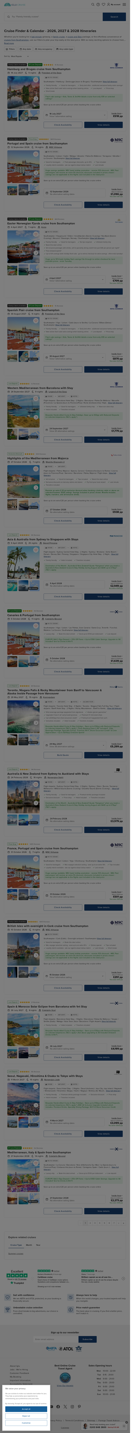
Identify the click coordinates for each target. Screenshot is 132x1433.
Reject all (26, 1416)
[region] (26, 1408)
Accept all (26, 1409)
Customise (26, 1423)
